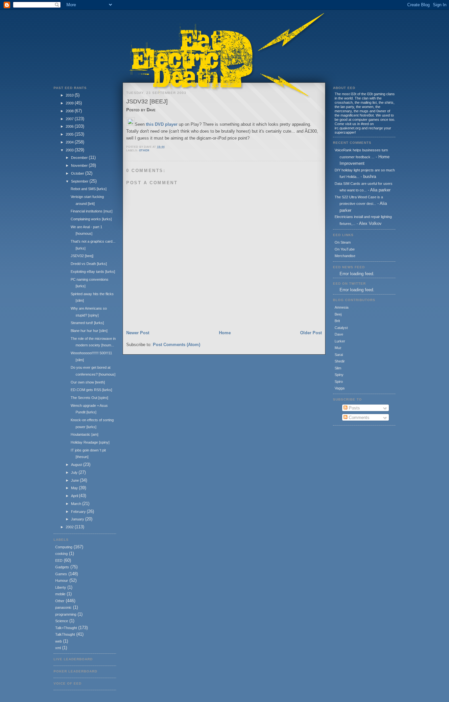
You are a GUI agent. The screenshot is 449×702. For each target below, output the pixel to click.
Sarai (339, 355)
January (78, 519)
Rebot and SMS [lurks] (88, 189)
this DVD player (161, 124)
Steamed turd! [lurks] (87, 323)
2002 (70, 527)
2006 (70, 126)
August (77, 465)
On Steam (343, 242)
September (80, 181)
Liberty (60, 587)
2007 (70, 119)
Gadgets (62, 567)
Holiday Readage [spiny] (90, 442)
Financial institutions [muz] (91, 211)
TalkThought (65, 634)
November (80, 165)
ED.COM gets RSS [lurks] (91, 390)
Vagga (339, 388)
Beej (338, 314)
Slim (338, 368)
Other (59, 601)
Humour (61, 580)
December (80, 158)
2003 (70, 150)
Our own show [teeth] (88, 382)
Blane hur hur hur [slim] (89, 331)
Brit (337, 321)
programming (65, 614)
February (79, 512)
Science (61, 621)
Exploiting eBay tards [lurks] (93, 272)
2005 (70, 134)
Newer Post (137, 332)
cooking (61, 554)
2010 (70, 95)
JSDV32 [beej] (82, 256)
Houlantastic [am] (84, 434)
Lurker (340, 341)
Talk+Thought (66, 628)
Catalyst (341, 328)
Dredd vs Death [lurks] (89, 264)
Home (225, 332)
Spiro (339, 382)
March (76, 504)
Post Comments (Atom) (176, 344)
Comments (358, 417)
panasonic (63, 607)
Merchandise (345, 256)
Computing (63, 547)
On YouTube (345, 249)
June (75, 480)
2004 (70, 142)
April (75, 496)
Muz (338, 348)
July (75, 472)
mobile (60, 594)
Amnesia (341, 307)
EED (58, 560)
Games (61, 574)
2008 (70, 111)
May (75, 488)
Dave (339, 334)
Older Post (311, 332)
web (58, 641)
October (78, 173)
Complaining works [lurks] (91, 219)
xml (58, 648)
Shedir (340, 361)
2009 (70, 103)
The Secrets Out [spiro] (89, 398)
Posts (353, 408)
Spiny (339, 375)
